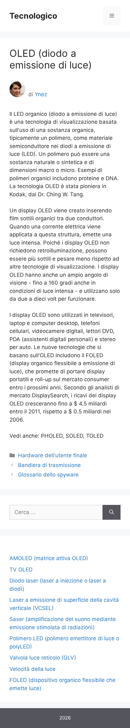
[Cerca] (112, 512)
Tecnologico (33, 16)
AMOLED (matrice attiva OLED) (48, 558)
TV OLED (20, 569)
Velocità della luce (32, 669)
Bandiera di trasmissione (49, 465)
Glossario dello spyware (48, 474)
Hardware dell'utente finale (52, 455)
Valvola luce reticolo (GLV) (42, 657)
